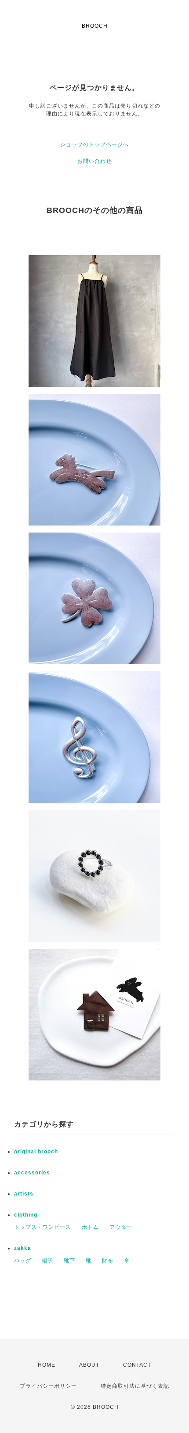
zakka (22, 1248)
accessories (32, 1173)
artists (23, 1194)
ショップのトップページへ (94, 144)
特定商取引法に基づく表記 (135, 1386)
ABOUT (89, 1365)
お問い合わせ (94, 161)
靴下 (69, 1260)
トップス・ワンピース (42, 1227)
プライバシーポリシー (48, 1386)
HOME (46, 1365)
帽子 (47, 1260)
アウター (120, 1227)
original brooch (36, 1152)
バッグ (22, 1260)
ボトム (90, 1227)
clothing (25, 1215)
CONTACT (137, 1365)
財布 (107, 1260)
